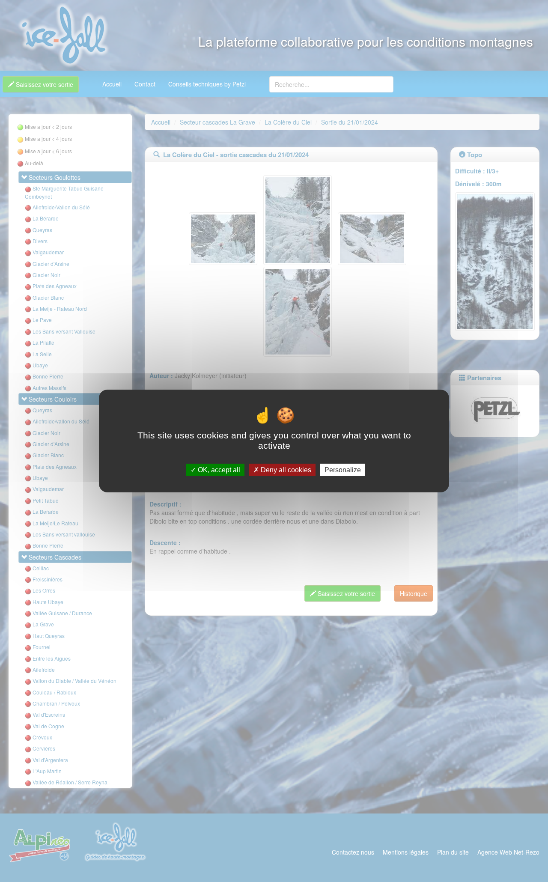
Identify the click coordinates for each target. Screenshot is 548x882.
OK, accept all (218, 470)
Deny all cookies (285, 470)
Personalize (343, 470)
